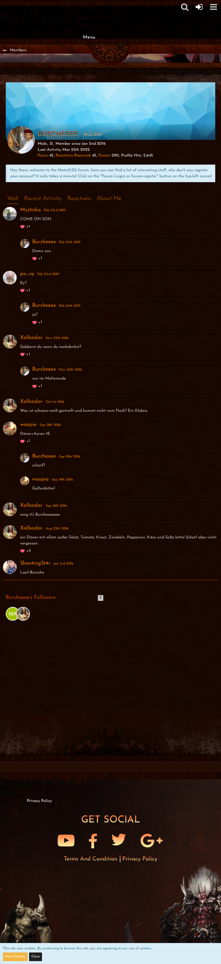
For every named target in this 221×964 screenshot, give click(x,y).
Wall (12, 198)
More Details (15, 956)
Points (104, 155)
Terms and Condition (91, 859)
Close (35, 956)
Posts (42, 155)
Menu (89, 37)
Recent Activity (43, 198)
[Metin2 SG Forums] (89, 6)
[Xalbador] (23, 614)
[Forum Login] (199, 7)
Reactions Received (73, 155)
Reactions (79, 198)
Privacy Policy (139, 859)
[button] (213, 7)
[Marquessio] (13, 614)
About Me (109, 198)
